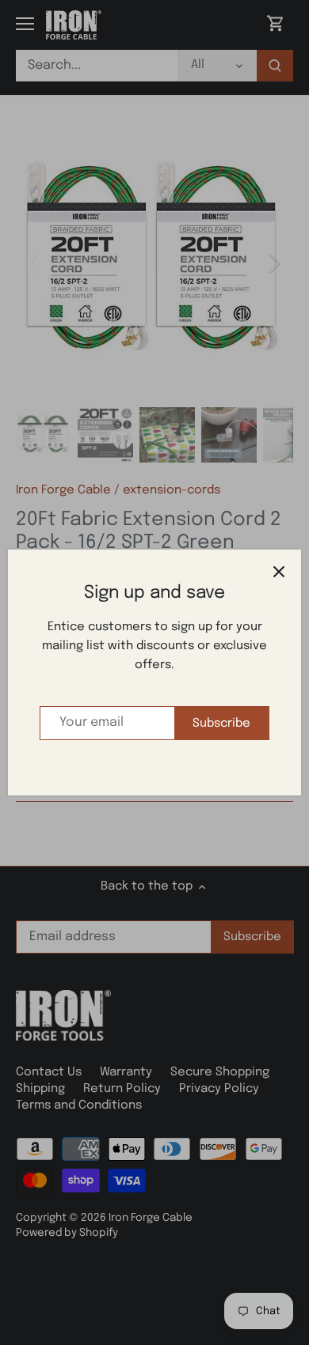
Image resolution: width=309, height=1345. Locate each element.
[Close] (278, 571)
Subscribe (221, 723)
